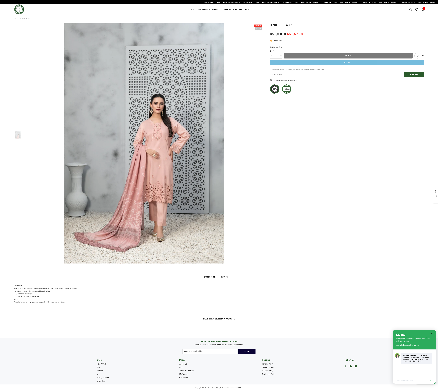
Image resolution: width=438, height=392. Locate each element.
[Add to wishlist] (417, 55)
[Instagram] (350, 366)
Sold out (348, 55)
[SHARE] (422, 55)
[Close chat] (431, 333)
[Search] (410, 9)
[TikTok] (355, 366)
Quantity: (272, 51)
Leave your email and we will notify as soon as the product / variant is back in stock (297, 70)
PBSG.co (240, 388)
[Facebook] (345, 366)
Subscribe (414, 74)
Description (209, 277)
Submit (247, 351)
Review (224, 277)
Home (16, 18)
